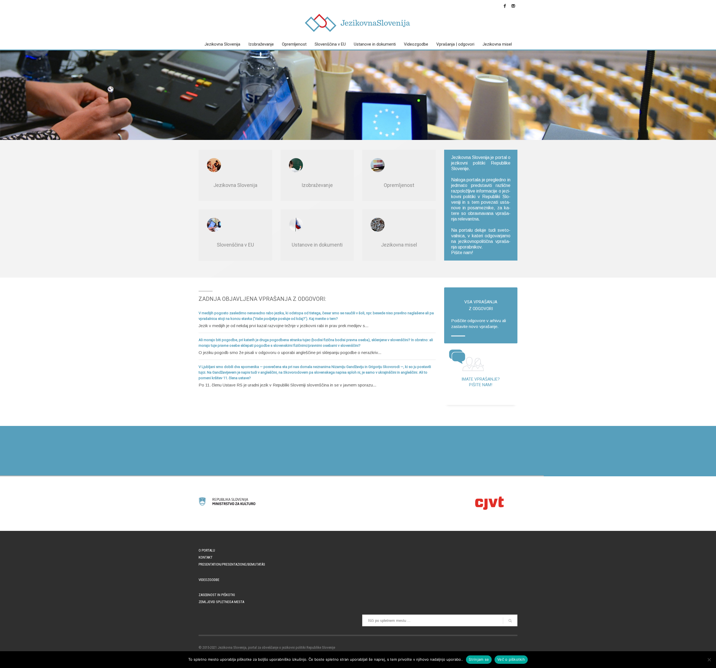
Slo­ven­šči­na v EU (235, 245)
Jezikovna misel (399, 245)
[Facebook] (505, 6)
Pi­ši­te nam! (462, 252)
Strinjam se (479, 659)
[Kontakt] (513, 6)
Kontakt (206, 557)
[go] (510, 621)
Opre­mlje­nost (399, 185)
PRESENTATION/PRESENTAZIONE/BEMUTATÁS (232, 564)
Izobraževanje (317, 185)
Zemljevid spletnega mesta (221, 602)
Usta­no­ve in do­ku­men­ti (317, 245)
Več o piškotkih (511, 659)
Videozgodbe (209, 580)
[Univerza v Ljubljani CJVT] (488, 503)
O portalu (207, 550)
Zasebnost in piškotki (217, 595)
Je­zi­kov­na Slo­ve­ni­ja (235, 185)
